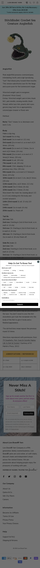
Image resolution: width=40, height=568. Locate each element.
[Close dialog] (38, 262)
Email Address (5, 298)
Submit (20, 304)
